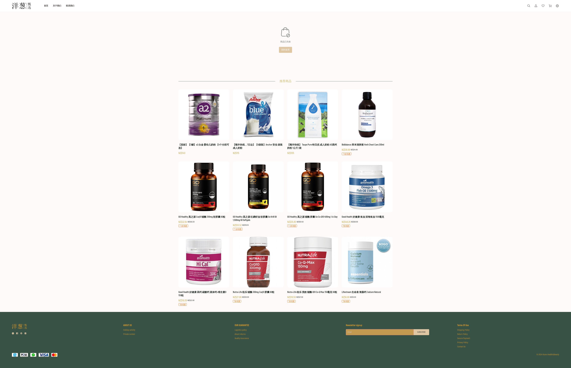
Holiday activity (129, 330)
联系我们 (70, 5)
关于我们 (57, 5)
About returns (240, 334)
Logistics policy (241, 330)
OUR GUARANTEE (242, 325)
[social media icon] (13, 333)
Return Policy (462, 334)
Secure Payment (463, 338)
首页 (46, 5)
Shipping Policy (463, 330)
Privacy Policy (462, 342)
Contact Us (461, 346)
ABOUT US (127, 325)
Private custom (129, 334)
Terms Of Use (463, 325)
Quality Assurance (242, 338)
